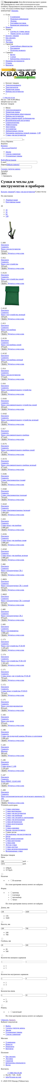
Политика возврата (18, 50)
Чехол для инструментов (11, 249)
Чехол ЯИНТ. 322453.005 (11, 781)
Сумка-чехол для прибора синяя (13, 540)
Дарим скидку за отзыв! (19, 34)
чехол (15, 900)
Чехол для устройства (9, 264)
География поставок (18, 23)
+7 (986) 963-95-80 (9, 98)
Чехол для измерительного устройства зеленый (19, 420)
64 (6, 214)
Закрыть (12, 1020)
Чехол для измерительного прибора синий (18, 450)
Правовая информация (19, 19)
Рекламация (15, 48)
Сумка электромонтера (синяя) (13, 480)
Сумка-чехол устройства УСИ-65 (14, 691)
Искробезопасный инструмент (18, 120)
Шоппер (4, 751)
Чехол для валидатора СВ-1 (12, 571)
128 (7, 216)
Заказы (8, 152)
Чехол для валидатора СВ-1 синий (14, 586)
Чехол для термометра (9, 631)
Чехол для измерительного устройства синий (19, 405)
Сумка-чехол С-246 (8, 766)
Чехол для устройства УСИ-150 (13, 661)
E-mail (3, 162)
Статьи (13, 57)
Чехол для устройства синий (12, 279)
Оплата (8, 40)
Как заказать (10, 38)
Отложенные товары (14, 156)
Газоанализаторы (12, 122)
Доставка (9, 42)
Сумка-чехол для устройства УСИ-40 (15, 676)
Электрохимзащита (13, 110)
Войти (3, 160)
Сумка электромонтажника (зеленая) (15, 510)
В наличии (17, 881)
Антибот (4, 171)
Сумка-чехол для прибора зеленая (14, 555)
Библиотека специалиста (20, 59)
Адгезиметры (11, 129)
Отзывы (9, 63)
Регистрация (11, 160)
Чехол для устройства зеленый (13, 315)
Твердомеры (10, 127)
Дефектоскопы (11, 125)
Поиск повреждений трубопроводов (20, 118)
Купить (4, 253)
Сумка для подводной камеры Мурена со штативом (21, 736)
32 (6, 212)
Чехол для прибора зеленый (12, 360)
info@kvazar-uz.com (13, 1077)
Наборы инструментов (15, 116)
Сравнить (5, 247)
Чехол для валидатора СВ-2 (12, 616)
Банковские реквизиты (19, 25)
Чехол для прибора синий (11, 345)
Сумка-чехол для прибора (11, 525)
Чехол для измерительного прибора (15, 435)
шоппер (16, 893)
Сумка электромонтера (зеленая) (14, 495)
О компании (15, 17)
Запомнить (7, 176)
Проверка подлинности (15, 61)
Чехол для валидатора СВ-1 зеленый (15, 601)
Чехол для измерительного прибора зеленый (18, 465)
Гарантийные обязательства (21, 46)
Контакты (9, 65)
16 (6, 210)
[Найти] (23, 139)
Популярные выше (13, 202)
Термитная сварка (13, 112)
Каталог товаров (12, 36)
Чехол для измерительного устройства (16, 390)
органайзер (17, 897)
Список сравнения (13, 154)
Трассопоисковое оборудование (18, 114)
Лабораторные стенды (14, 131)
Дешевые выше (12, 200)
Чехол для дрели (7, 721)
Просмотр (5, 245)
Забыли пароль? (13, 164)
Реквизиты (10, 1046)
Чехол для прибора (8, 330)
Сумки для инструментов (16, 135)
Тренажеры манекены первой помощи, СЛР (23, 133)
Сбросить (5, 1020)
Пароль (4, 164)
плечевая (16, 895)
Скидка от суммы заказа (19, 31)
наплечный (17, 1012)
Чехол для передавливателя (12, 706)
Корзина (4, 146)
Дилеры (13, 21)
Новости (9, 27)
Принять (14, 11)
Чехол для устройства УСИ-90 (13, 646)
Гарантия (9, 1061)
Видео (12, 55)
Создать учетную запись (10, 169)
